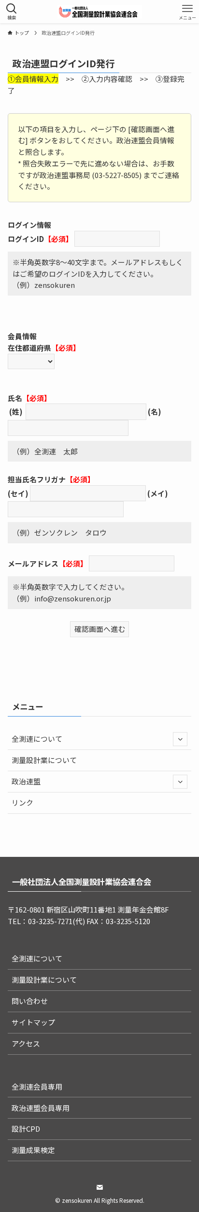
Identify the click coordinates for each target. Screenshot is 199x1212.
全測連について (37, 738)
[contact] (99, 1187)
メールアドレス (33, 563)
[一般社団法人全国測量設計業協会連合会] (99, 11)
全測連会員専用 (37, 1086)
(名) (154, 411)
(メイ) (157, 493)
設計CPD (26, 1128)
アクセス (26, 1043)
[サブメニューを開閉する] (180, 739)
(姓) (16, 411)
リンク (22, 802)
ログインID (26, 238)
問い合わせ (30, 1001)
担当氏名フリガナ (37, 479)
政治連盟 (26, 781)
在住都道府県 (29, 348)
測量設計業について (44, 760)
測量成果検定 (33, 1150)
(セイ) (18, 493)
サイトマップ (33, 1022)
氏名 (15, 398)
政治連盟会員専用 (41, 1108)
